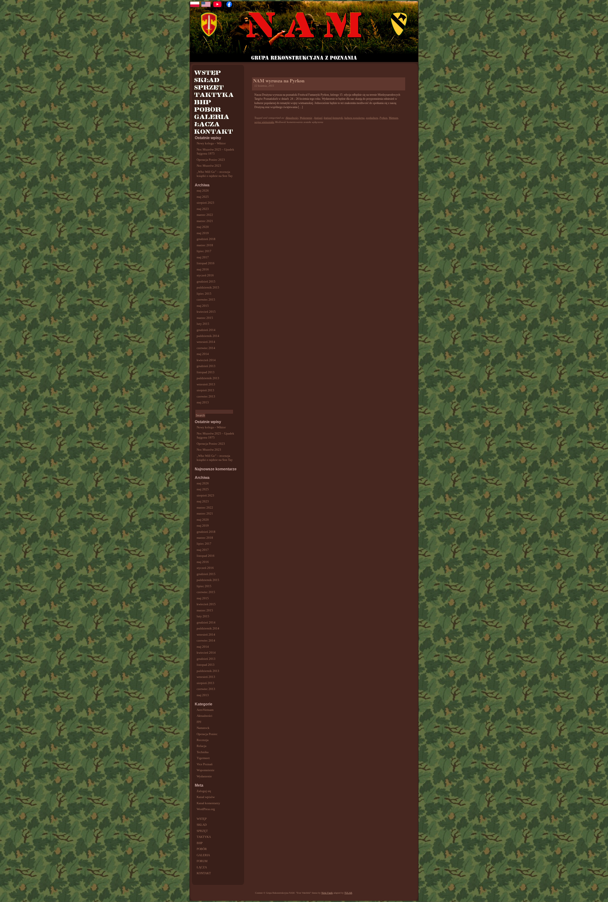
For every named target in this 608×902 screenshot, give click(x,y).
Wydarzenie (204, 776)
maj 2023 (203, 209)
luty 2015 (203, 324)
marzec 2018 (205, 245)
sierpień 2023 (205, 202)
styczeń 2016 (205, 275)
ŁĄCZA (202, 867)
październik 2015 (208, 287)
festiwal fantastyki (333, 117)
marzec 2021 (205, 221)
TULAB (348, 893)
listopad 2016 (205, 263)
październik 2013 (208, 378)
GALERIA (203, 855)
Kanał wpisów (206, 797)
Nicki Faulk (327, 893)
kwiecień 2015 (206, 311)
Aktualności (204, 716)
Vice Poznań (205, 764)
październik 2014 (208, 336)
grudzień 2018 (206, 239)
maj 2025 (203, 196)
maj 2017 (203, 257)
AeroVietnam (205, 710)
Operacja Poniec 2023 (211, 159)
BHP (200, 843)
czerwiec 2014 (206, 348)
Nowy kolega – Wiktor (211, 143)
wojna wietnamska (264, 122)
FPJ (199, 722)
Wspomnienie (205, 770)
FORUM (202, 861)
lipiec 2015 (204, 293)
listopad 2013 (205, 372)
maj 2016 (203, 269)
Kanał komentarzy (208, 803)
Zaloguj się (204, 791)
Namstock (203, 728)
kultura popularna (354, 117)
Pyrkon (383, 117)
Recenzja (203, 740)
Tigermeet (203, 758)
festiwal (318, 117)
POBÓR (202, 849)
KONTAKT (204, 873)
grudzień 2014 (206, 330)
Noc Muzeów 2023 (209, 165)
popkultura (372, 117)
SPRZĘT (202, 831)
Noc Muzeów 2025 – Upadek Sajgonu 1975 (215, 151)
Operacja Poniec (207, 734)
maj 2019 (203, 233)
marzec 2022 (205, 215)
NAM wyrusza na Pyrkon (278, 80)
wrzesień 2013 (206, 384)
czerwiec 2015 (206, 299)
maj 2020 (203, 227)
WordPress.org (206, 809)
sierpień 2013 (205, 390)
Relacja (201, 746)
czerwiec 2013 (206, 396)
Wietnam (393, 117)
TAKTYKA (204, 837)
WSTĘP (202, 819)
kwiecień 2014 (206, 360)
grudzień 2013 (206, 366)
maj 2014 (203, 354)
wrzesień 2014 (206, 342)
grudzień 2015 (206, 281)
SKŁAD (202, 824)
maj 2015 (203, 305)
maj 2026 (203, 190)
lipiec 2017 (204, 251)
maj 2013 (203, 402)
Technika (203, 752)
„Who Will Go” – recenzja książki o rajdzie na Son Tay (215, 174)
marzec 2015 (205, 318)
